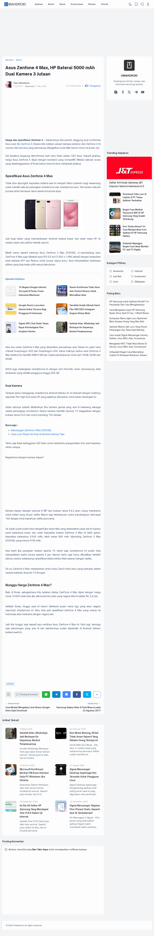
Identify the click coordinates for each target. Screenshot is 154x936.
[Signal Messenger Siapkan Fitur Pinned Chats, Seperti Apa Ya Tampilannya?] (60, 811)
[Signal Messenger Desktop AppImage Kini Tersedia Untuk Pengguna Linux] (60, 774)
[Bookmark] (8, 695)
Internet (139, 271)
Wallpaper (140, 281)
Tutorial (104, 4)
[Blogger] (115, 93)
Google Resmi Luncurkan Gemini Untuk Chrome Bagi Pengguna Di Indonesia (32, 309)
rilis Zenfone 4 (24, 144)
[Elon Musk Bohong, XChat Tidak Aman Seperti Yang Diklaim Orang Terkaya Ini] (60, 738)
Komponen (140, 276)
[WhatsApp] (46, 694)
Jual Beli (117, 276)
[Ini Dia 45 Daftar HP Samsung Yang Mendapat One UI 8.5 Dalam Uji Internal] (11, 811)
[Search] (142, 4)
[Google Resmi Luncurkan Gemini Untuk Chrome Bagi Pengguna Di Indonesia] (11, 314)
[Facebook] (77, 694)
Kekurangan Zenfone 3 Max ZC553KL (31, 430)
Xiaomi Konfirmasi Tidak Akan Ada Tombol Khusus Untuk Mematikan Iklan (84, 291)
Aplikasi (39, 4)
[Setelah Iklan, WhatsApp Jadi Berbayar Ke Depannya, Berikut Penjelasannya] (61, 332)
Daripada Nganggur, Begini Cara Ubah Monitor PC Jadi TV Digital (136, 246)
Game (62, 4)
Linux (115, 281)
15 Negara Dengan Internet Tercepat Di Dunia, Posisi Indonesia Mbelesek (32, 291)
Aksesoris (118, 271)
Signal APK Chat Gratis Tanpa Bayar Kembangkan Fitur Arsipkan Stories (33, 327)
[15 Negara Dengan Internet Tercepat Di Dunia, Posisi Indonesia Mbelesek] (11, 295)
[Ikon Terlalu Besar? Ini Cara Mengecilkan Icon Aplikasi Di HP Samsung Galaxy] (115, 235)
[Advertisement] (77, 32)
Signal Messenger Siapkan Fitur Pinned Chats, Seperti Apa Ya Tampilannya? (85, 809)
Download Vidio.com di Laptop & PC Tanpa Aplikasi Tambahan (134, 197)
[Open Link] (148, 4)
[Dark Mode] (130, 4)
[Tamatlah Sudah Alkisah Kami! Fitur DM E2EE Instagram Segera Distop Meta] (61, 314)
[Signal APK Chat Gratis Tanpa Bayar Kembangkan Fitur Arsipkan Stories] (11, 332)
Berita (51, 4)
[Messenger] (67, 694)
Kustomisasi (77, 4)
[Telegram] (56, 694)
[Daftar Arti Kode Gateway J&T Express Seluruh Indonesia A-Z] (129, 178)
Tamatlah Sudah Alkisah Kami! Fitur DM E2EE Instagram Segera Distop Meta (84, 309)
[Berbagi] (96, 694)
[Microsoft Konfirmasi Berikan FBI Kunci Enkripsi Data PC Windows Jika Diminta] (11, 774)
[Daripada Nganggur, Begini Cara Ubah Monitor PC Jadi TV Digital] (115, 252)
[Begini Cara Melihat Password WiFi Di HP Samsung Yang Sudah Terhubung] (115, 218)
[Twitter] (87, 694)
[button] (91, 86)
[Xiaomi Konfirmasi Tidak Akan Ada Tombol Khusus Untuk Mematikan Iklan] (61, 295)
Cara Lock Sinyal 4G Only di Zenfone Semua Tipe (37, 434)
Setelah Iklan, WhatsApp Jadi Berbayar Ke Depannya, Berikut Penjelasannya (84, 327)
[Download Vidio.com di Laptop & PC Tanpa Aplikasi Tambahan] (115, 203)
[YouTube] (142, 93)
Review (91, 4)
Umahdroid (15, 4)
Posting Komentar (29, 694)
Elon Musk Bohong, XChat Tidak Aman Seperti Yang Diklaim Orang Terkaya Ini (84, 736)
